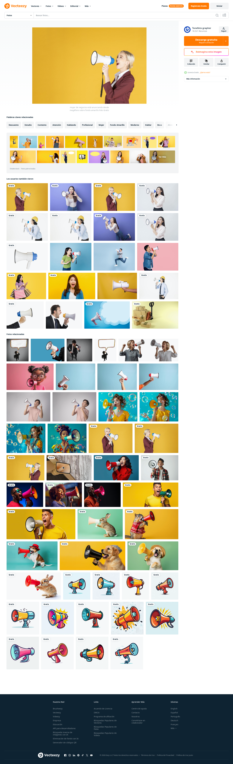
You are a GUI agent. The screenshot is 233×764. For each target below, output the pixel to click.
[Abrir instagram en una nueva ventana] (70, 755)
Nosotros (136, 716)
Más (87, 6)
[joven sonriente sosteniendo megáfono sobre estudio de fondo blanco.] (28, 406)
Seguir (223, 31)
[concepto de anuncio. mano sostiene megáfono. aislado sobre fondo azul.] (47, 350)
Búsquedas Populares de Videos (105, 734)
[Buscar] (217, 15)
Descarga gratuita (206, 41)
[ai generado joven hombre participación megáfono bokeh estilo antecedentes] (25, 495)
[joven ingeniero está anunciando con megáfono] (27, 227)
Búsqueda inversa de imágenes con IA (62, 733)
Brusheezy (57, 708)
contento (42, 125)
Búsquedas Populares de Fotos (105, 727)
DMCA (96, 712)
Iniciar (219, 6)
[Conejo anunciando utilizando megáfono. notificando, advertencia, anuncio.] (100, 524)
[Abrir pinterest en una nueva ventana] (78, 755)
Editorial (74, 6)
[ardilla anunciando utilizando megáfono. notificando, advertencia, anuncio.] (151, 524)
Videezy (56, 716)
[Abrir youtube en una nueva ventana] (91, 755)
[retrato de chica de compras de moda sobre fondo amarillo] (26, 286)
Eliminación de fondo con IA (65, 738)
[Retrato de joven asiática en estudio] (71, 286)
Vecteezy (57, 712)
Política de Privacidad (165, 755)
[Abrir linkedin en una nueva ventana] (74, 755)
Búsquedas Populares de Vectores (105, 721)
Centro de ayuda (139, 708)
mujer (101, 125)
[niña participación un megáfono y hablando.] (30, 377)
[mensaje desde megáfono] (18, 350)
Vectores (35, 6)
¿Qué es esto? (205, 72)
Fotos (48, 6)
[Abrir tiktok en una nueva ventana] (83, 755)
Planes (165, 6)
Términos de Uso (148, 755)
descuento (14, 125)
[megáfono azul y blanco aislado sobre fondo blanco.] (27, 257)
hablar (148, 125)
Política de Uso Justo (184, 755)
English (174, 708)
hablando (71, 125)
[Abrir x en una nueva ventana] (87, 755)
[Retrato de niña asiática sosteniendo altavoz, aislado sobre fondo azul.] (70, 257)
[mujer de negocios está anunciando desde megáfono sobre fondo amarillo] (27, 197)
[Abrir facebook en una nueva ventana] (65, 755)
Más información (193, 79)
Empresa (57, 720)
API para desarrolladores (64, 728)
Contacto (136, 712)
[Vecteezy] (15, 6)
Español (174, 712)
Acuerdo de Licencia (103, 708)
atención (57, 125)
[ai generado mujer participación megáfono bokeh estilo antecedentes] (63, 495)
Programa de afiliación (104, 716)
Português (175, 716)
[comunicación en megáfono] (79, 350)
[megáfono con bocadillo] (107, 315)
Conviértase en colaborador (138, 721)
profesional (87, 125)
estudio (28, 125)
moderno (135, 125)
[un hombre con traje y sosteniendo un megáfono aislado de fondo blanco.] (25, 315)
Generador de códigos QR (64, 742)
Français (174, 724)
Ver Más (162, 157)
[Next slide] (174, 125)
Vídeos (61, 6)
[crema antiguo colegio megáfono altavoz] (69, 467)
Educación (57, 724)
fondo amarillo (117, 125)
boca (159, 125)
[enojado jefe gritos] (64, 315)
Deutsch (174, 720)
